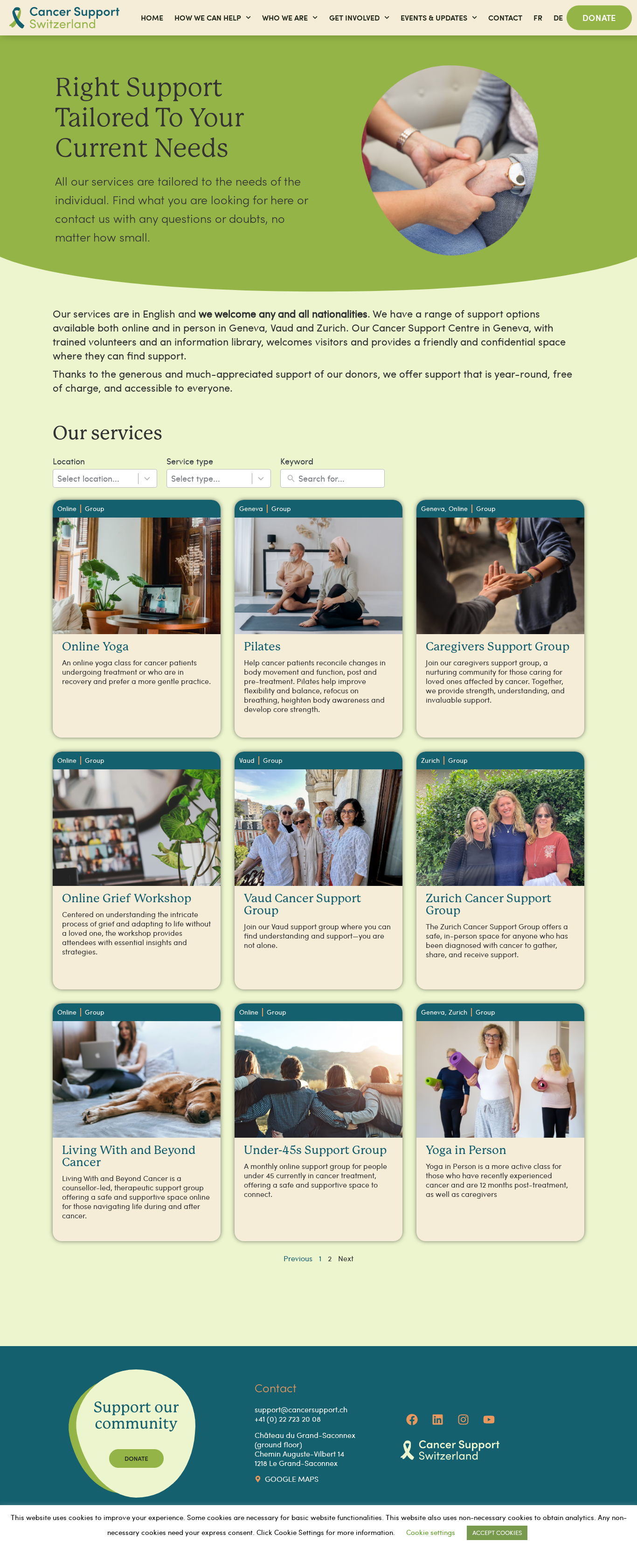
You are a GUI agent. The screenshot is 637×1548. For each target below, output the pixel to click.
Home (152, 17)
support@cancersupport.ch (301, 1409)
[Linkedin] (438, 1419)
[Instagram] (463, 1419)
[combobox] (105, 478)
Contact (505, 17)
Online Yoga (95, 647)
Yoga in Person (466, 1150)
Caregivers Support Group (497, 647)
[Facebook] (412, 1419)
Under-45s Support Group (315, 1150)
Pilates (262, 647)
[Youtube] (489, 1419)
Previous (298, 1258)
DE (558, 17)
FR (537, 17)
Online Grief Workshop (126, 899)
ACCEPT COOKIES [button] (497, 1532)
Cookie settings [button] (430, 1532)
